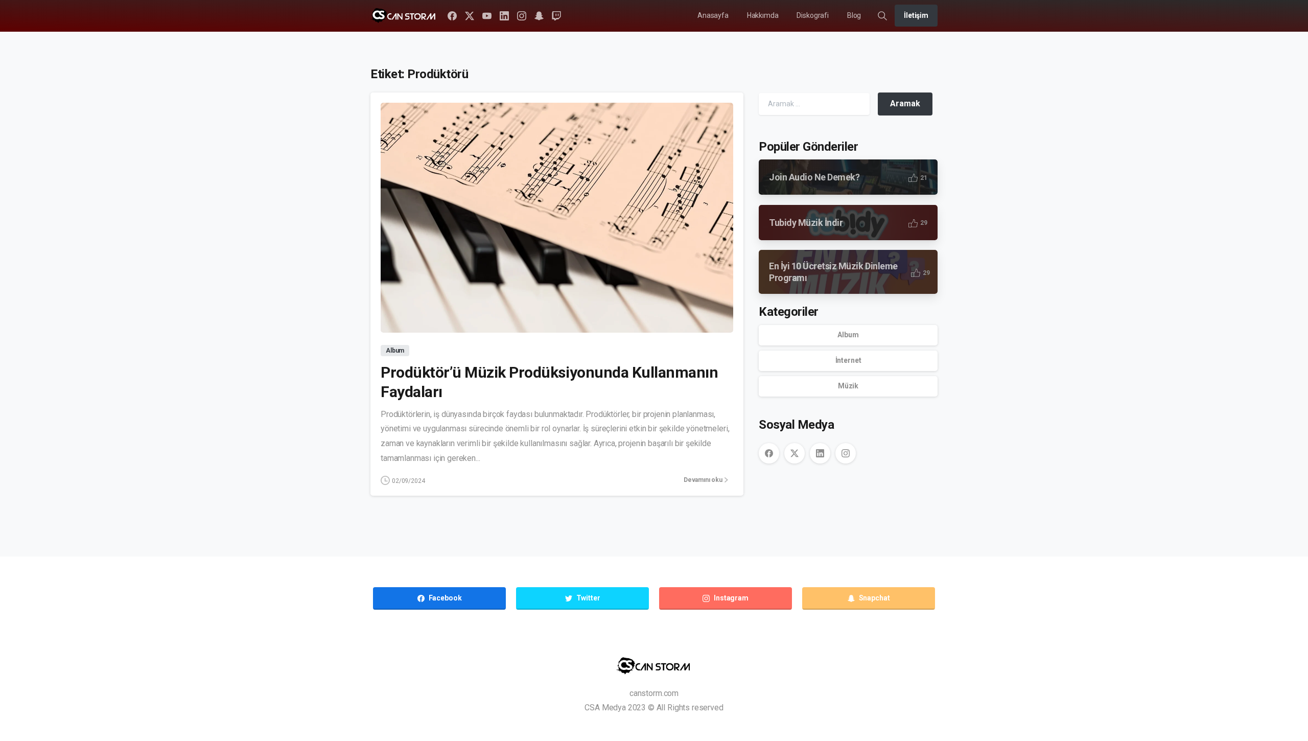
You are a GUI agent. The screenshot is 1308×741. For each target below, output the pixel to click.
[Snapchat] (539, 15)
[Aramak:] (814, 104)
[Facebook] (452, 15)
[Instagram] (521, 15)
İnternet (848, 360)
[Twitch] (556, 15)
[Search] (882, 15)
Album (847, 335)
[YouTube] (487, 15)
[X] (469, 15)
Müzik (848, 386)
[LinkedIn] (504, 15)
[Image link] (654, 666)
